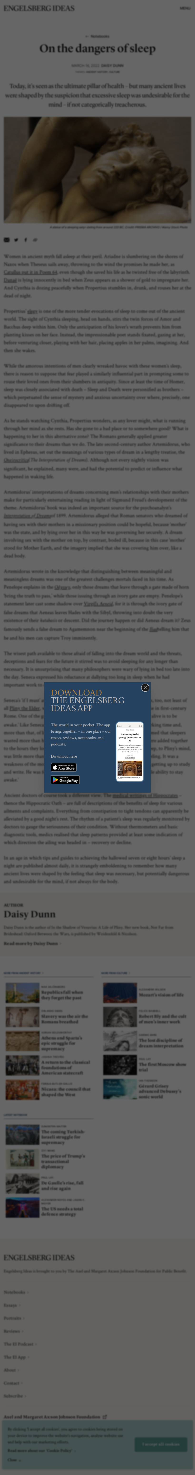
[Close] (145, 687)
